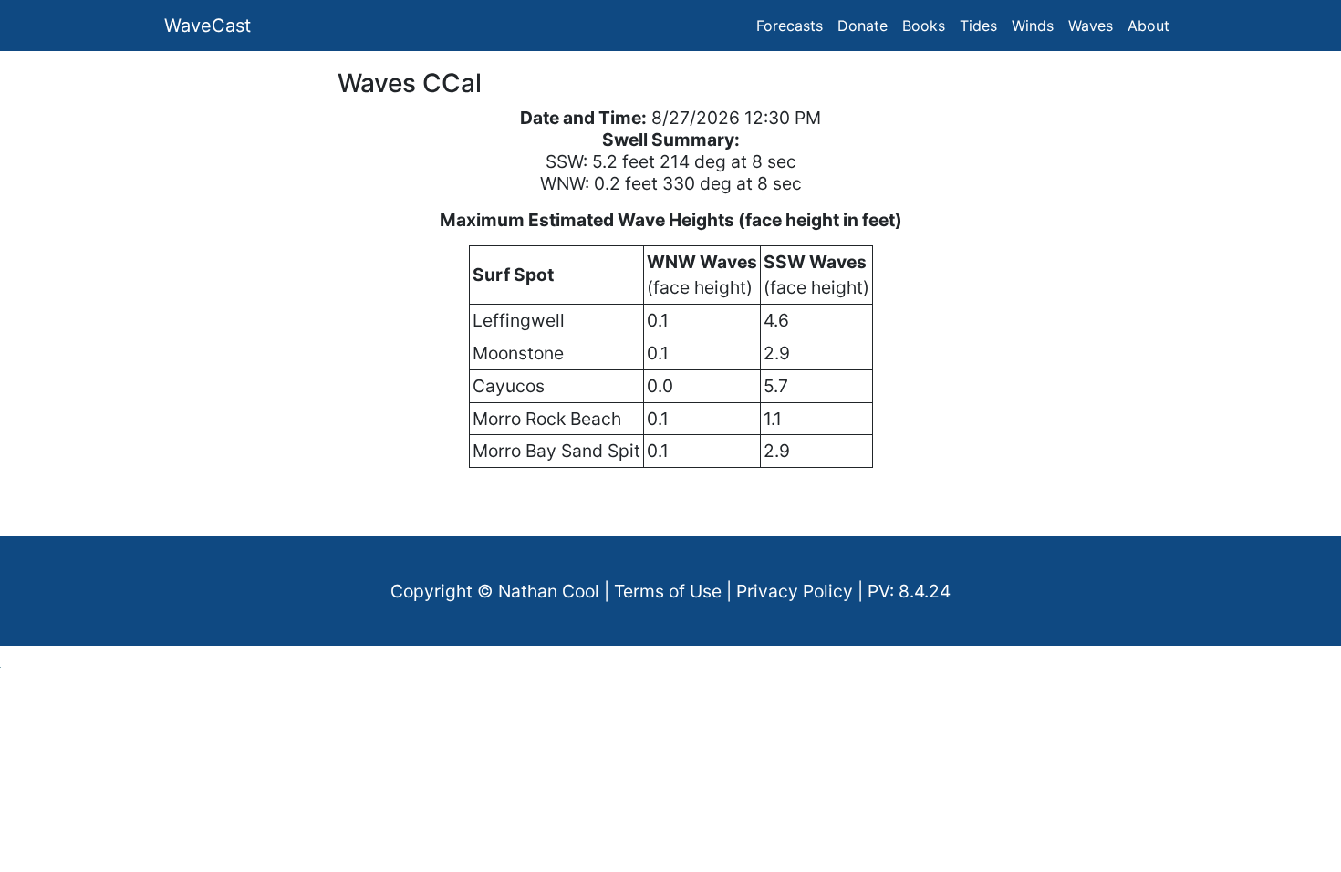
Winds (1033, 25)
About (1148, 25)
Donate (862, 25)
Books (923, 25)
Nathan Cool (548, 591)
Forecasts (789, 25)
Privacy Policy (794, 591)
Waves (1090, 25)
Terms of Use (668, 591)
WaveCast (207, 25)
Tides (978, 25)
